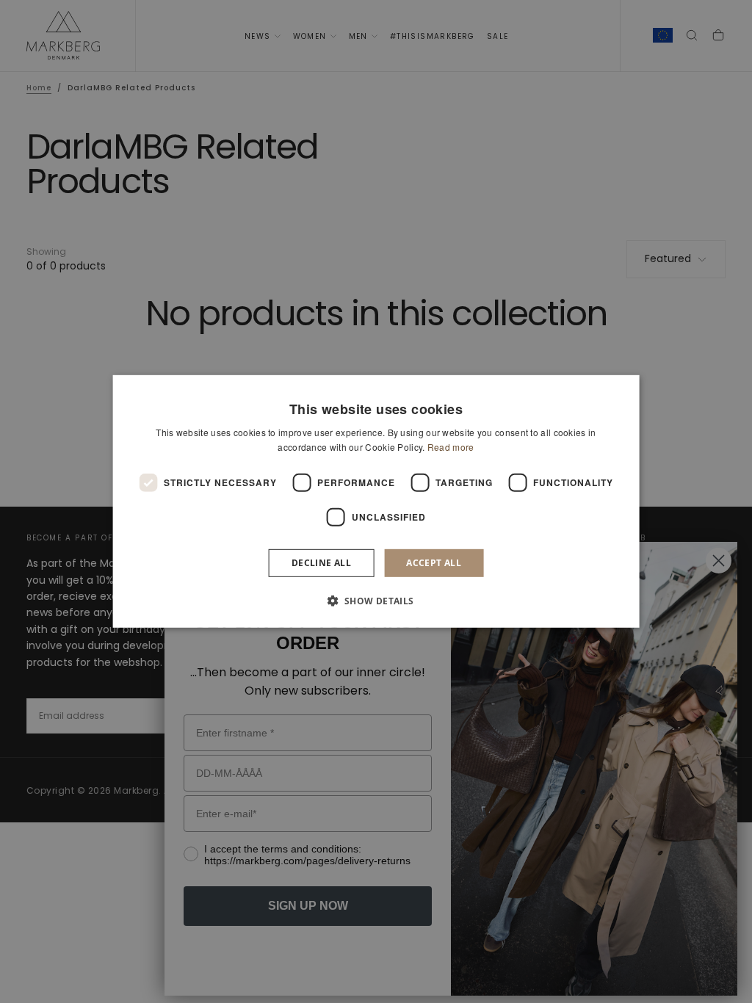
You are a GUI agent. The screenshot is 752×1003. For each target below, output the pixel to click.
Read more (450, 447)
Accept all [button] (433, 563)
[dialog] (376, 501)
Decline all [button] (321, 563)
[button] (375, 600)
